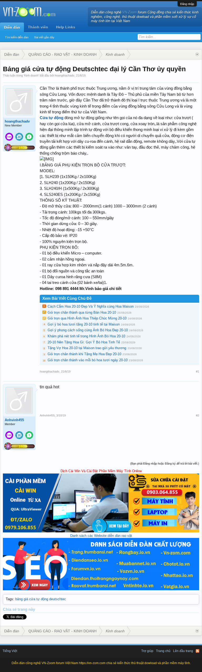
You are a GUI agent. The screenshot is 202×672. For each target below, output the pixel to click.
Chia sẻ (10, 609)
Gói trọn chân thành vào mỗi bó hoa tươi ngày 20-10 (88, 360)
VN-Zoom (129, 12)
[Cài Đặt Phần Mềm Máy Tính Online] (101, 531)
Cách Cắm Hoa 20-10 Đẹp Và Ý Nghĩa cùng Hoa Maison (91, 306)
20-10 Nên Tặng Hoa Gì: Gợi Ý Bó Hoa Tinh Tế (84, 342)
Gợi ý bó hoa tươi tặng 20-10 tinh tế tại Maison (84, 324)
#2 (197, 415)
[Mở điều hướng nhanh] (197, 54)
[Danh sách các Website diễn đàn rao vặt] (101, 589)
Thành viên (38, 27)
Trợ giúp (147, 651)
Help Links (65, 27)
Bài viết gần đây (44, 37)
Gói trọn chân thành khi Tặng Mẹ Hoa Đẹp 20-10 (84, 354)
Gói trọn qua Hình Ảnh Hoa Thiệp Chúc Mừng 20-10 (87, 318)
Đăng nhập (187, 4)
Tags (9, 599)
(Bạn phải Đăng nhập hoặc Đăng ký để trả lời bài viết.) (164, 463)
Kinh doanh (31, 75)
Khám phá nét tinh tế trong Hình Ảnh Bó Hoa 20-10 (86, 336)
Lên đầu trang (183, 651)
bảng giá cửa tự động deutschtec (40, 599)
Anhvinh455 (14, 420)
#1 (197, 371)
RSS (197, 651)
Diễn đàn (12, 27)
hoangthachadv (64, 75)
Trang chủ (163, 651)
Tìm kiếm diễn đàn (16, 37)
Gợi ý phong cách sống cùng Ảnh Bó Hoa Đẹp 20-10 (88, 330)
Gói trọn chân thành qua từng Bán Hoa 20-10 (82, 312)
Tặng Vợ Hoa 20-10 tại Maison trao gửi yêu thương (87, 348)
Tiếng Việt (10, 651)
